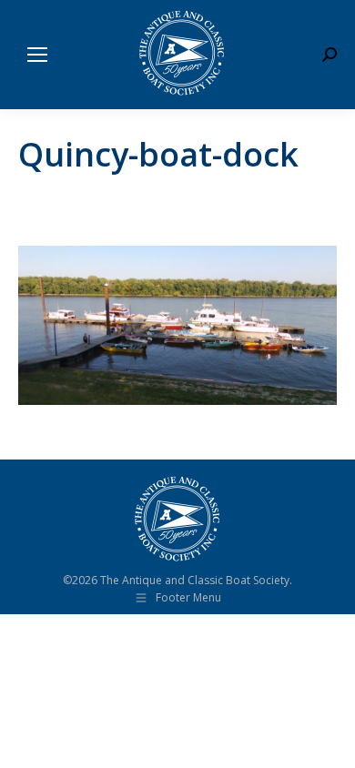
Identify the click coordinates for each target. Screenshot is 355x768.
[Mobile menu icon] (37, 54)
